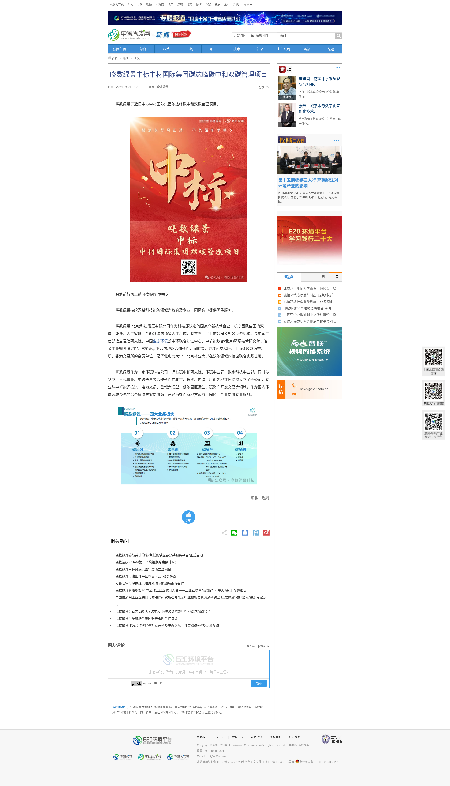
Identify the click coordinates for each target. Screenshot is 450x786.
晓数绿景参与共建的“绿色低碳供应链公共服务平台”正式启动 (159, 555)
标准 (199, 4)
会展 (217, 4)
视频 (149, 4)
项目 (213, 49)
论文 (189, 4)
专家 (208, 4)
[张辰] (287, 104)
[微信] (234, 531)
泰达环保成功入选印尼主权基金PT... (310, 321)
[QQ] (245, 531)
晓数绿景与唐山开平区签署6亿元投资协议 (145, 576)
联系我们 (202, 737)
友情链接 (256, 737)
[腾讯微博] (256, 531)
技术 (236, 49)
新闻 (130, 4)
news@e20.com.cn (314, 389)
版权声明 (275, 737)
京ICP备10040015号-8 (279, 762)
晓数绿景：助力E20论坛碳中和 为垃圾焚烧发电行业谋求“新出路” (162, 611)
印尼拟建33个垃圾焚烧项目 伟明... (309, 308)
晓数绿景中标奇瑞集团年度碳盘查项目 (143, 569)
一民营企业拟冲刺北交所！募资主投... (311, 315)
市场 (190, 49)
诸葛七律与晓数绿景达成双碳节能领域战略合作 (149, 583)
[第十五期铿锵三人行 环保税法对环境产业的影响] (309, 147)
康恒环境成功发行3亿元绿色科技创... (311, 295)
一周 (335, 277)
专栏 (139, 4)
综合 (143, 49)
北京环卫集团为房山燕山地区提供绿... (311, 288)
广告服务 (294, 737)
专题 (330, 49)
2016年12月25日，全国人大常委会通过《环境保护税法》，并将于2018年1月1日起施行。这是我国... (308, 197)
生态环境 (160, 341)
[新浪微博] (266, 531)
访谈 (307, 49)
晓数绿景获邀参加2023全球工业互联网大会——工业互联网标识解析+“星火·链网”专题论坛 (180, 590)
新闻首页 (119, 49)
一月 (322, 277)
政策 (170, 4)
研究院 (160, 4)
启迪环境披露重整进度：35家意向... (310, 302)
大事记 (220, 737)
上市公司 (283, 49)
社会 (260, 49)
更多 (337, 68)
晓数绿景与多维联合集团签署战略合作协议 (146, 618)
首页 (115, 58)
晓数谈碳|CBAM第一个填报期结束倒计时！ (146, 562)
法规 (180, 4)
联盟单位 (237, 737)
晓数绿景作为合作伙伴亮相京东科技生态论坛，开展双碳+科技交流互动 (167, 625)
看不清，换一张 (153, 683)
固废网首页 (117, 4)
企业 (227, 4)
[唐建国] (287, 77)
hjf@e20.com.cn (218, 756)
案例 (236, 4)
